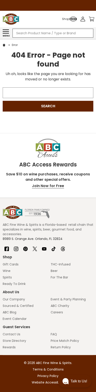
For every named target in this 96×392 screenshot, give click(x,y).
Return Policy (61, 347)
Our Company (14, 299)
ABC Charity (60, 306)
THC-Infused (61, 264)
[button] (75, 381)
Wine (6, 271)
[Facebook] (7, 247)
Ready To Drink (14, 284)
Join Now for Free (48, 185)
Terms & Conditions (48, 369)
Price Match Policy (65, 340)
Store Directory (14, 340)
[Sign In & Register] (83, 19)
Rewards (9, 347)
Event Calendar (15, 319)
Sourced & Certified (18, 306)
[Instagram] (16, 247)
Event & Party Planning (68, 299)
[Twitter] (35, 247)
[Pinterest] (25, 247)
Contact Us (11, 334)
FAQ (54, 334)
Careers (57, 312)
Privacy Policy (48, 376)
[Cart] (91, 19)
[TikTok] (54, 247)
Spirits (7, 277)
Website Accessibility (48, 382)
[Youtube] (44, 247)
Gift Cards (11, 264)
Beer (54, 271)
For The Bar (59, 277)
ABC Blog (9, 312)
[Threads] (63, 247)
